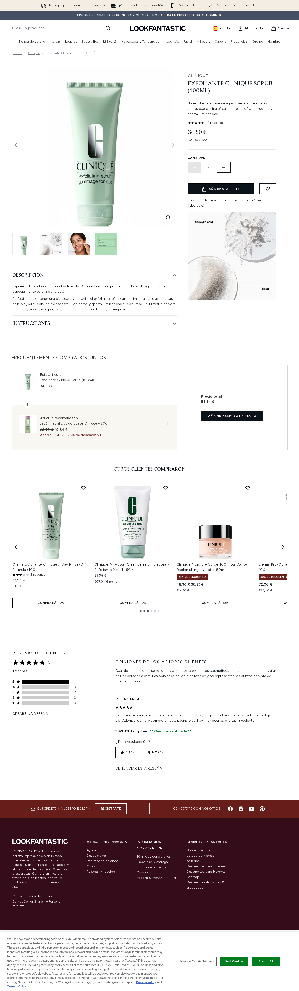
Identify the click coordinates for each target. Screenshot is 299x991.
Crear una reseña (30, 713)
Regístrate (111, 809)
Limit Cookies (234, 961)
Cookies (143, 872)
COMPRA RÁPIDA (50, 603)
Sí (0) (129, 752)
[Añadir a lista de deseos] (267, 188)
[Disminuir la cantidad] (194, 167)
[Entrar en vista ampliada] (168, 217)
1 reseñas (215, 123)
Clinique (34, 53)
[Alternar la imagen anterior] (15, 145)
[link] (250, 28)
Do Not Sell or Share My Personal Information (36, 903)
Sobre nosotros (198, 850)
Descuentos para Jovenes (206, 866)
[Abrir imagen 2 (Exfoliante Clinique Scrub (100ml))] (51, 244)
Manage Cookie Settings (197, 961)
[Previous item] (15, 547)
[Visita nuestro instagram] (241, 808)
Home (17, 53)
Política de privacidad (153, 867)
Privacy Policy (146, 982)
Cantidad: (197, 158)
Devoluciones (97, 856)
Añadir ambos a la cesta (232, 416)
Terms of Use (16, 986)
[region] (149, 961)
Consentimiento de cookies (32, 896)
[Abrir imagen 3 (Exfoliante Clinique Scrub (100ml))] (79, 244)
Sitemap (193, 877)
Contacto (94, 866)
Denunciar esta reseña (138, 768)
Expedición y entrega (152, 862)
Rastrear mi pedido (101, 871)
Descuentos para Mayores (206, 871)
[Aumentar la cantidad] (224, 167)
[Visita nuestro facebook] (230, 808)
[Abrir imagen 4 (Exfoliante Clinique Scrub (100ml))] (106, 244)
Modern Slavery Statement (156, 878)
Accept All (266, 961)
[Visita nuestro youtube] (251, 808)
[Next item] (283, 547)
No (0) (157, 752)
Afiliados (193, 861)
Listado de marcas (200, 856)
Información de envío (102, 861)
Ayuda (91, 850)
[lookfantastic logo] (158, 28)
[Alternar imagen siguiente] (173, 145)
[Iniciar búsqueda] (108, 28)
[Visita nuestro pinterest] (262, 808)
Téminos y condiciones (154, 856)
